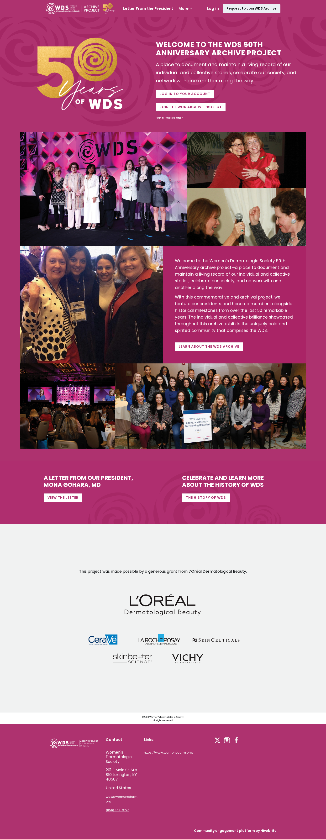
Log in (213, 8)
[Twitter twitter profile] (217, 741)
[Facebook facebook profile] (236, 740)
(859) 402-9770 (117, 810)
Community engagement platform (224, 830)
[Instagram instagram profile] (227, 740)
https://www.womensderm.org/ (169, 752)
